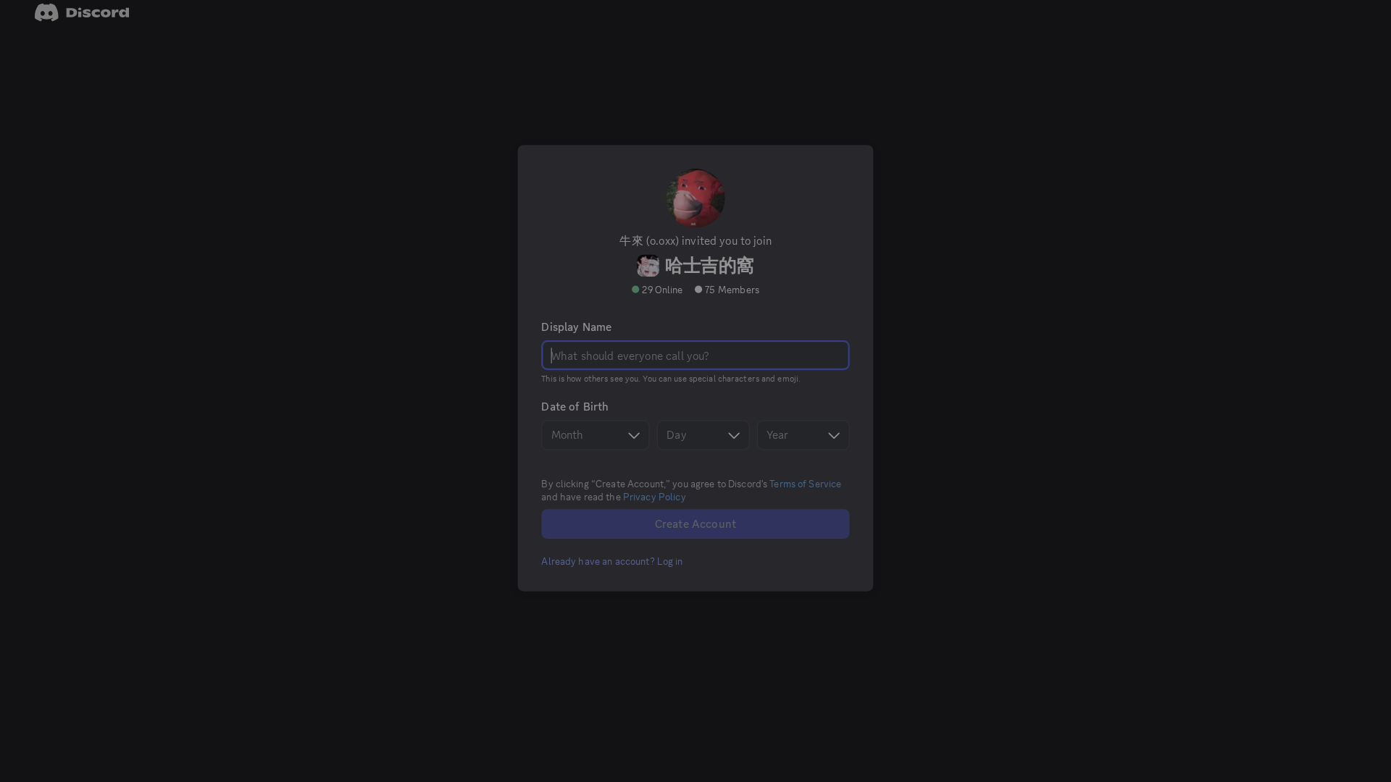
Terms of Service (803, 503)
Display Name (579, 350)
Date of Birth (578, 428)
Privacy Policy (655, 516)
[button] (614, 579)
